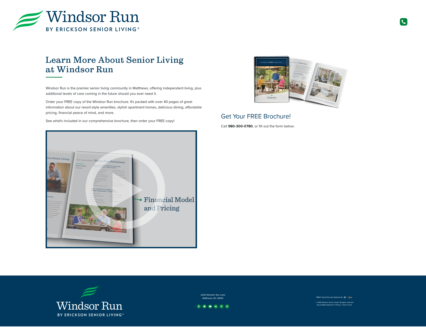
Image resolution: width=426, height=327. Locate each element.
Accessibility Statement (325, 305)
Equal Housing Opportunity (332, 297)
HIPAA (318, 297)
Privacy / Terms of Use (343, 305)
